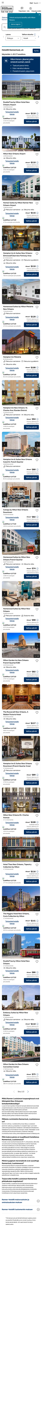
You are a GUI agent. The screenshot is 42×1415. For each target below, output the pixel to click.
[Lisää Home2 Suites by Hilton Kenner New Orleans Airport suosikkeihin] (37, 203)
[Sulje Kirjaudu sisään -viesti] (39, 14)
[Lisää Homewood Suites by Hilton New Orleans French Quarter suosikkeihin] (37, 558)
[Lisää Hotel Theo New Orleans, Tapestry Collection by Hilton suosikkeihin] (37, 865)
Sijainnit (4, 17)
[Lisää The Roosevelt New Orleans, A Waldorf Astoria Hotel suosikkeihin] (37, 712)
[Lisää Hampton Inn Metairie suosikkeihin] (37, 357)
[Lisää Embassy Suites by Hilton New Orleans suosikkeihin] (37, 1013)
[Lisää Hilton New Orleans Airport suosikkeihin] (37, 154)
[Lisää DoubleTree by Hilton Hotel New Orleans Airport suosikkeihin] (37, 103)
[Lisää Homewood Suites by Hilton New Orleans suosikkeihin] (37, 609)
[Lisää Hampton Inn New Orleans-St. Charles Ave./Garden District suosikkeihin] (37, 408)
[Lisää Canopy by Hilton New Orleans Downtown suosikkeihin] (37, 510)
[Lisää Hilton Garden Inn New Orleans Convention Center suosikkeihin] (37, 1065)
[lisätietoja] (37, 113)
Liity (28, 11)
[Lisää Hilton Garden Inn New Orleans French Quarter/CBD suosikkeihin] (37, 661)
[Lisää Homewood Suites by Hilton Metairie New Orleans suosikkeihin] (37, 307)
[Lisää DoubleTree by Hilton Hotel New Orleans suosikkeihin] (37, 961)
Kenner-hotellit (7, 20)
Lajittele (8, 34)
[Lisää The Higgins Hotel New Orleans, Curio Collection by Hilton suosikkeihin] (37, 914)
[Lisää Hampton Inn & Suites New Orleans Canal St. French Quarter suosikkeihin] (37, 460)
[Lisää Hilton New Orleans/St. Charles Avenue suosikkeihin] (37, 816)
